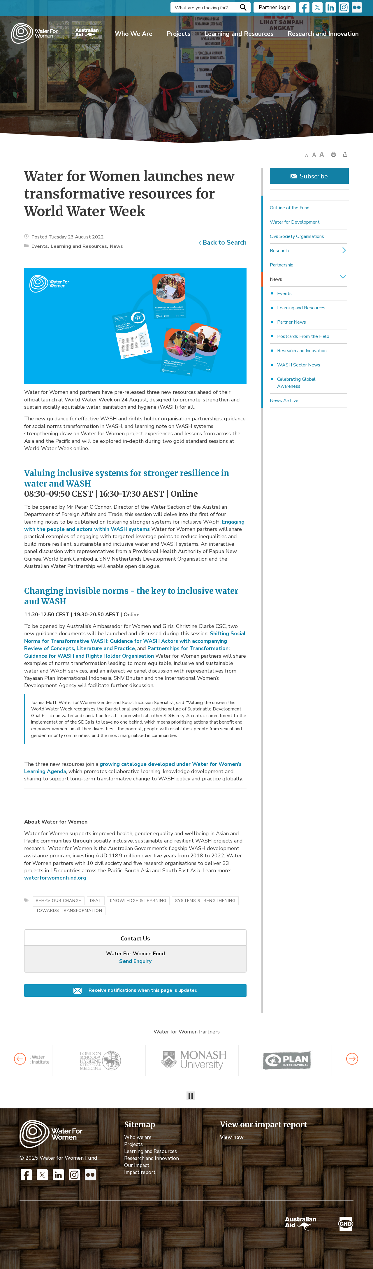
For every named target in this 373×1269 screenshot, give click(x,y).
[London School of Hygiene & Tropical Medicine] (95, 1060)
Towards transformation (69, 910)
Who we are (138, 1137)
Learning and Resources (238, 34)
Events (39, 246)
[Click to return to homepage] (54, 33)
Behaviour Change (58, 900)
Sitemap (139, 1124)
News (116, 246)
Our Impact (136, 1165)
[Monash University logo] (188, 1060)
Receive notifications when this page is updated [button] (142, 990)
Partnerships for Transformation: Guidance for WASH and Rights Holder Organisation (127, 652)
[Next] (352, 1059)
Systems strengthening (205, 900)
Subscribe (314, 176)
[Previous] (20, 1059)
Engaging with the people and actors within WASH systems (134, 525)
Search (243, 7)
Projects (178, 34)
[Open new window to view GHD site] (345, 1224)
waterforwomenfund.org (55, 877)
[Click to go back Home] (51, 1133)
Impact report (140, 1172)
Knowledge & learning (138, 900)
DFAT (95, 900)
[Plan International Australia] (281, 1060)
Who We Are (133, 34)
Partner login (275, 7)
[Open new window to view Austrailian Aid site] (300, 1224)
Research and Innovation (323, 34)
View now (232, 1137)
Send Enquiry (135, 961)
